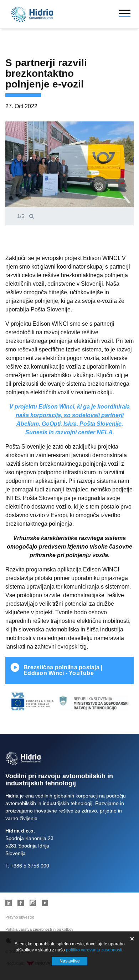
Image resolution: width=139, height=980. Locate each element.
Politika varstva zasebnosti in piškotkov (39, 929)
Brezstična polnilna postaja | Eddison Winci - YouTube (63, 670)
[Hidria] (32, 14)
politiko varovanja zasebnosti (94, 950)
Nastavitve (70, 961)
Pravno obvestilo (19, 917)
